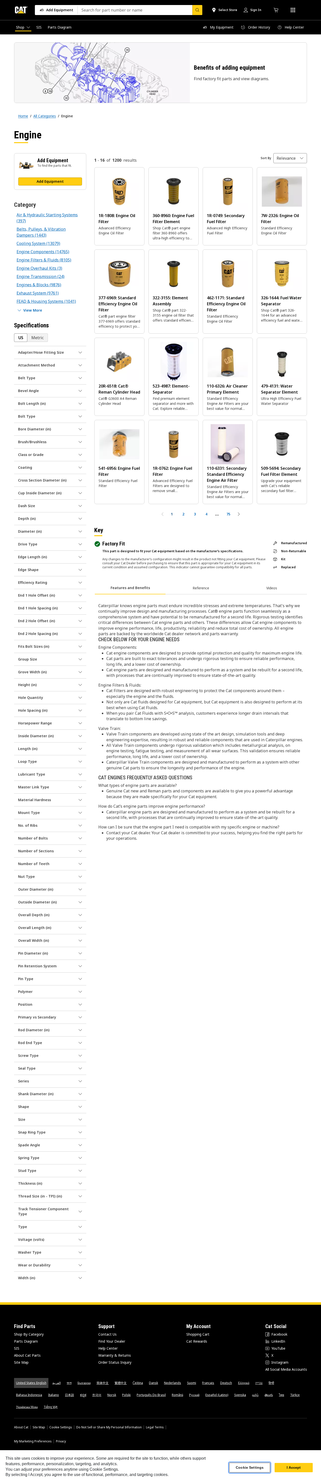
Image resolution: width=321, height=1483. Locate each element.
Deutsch (226, 1383)
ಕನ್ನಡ (83, 1395)
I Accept (294, 1468)
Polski (126, 1395)
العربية (56, 1383)
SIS (16, 1348)
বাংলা (69, 1383)
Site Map (21, 1362)
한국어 (96, 1395)
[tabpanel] (200, 721)
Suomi (191, 1383)
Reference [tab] (201, 588)
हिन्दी (271, 1383)
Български (84, 1383)
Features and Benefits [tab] (130, 587)
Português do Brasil (151, 1395)
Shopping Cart (197, 1334)
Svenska (240, 1395)
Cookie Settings (60, 1427)
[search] (197, 10)
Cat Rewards (196, 1341)
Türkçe (295, 1395)
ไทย (281, 1395)
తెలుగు (269, 1395)
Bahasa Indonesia (29, 1395)
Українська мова (27, 1407)
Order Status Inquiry (114, 1362)
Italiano (53, 1395)
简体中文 (103, 1383)
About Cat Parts (27, 1355)
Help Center (108, 1348)
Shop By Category (29, 1334)
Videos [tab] (271, 588)
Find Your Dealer (111, 1341)
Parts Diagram (26, 1341)
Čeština (138, 1383)
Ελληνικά (243, 1383)
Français (208, 1383)
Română (177, 1395)
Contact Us (107, 1334)
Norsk (111, 1395)
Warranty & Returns (114, 1355)
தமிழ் (255, 1395)
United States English (31, 1383)
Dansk (153, 1383)
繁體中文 (121, 1383)
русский (194, 1395)
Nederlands (172, 1383)
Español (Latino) (216, 1395)
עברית (259, 1383)
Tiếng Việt (50, 1407)
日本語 (69, 1395)
